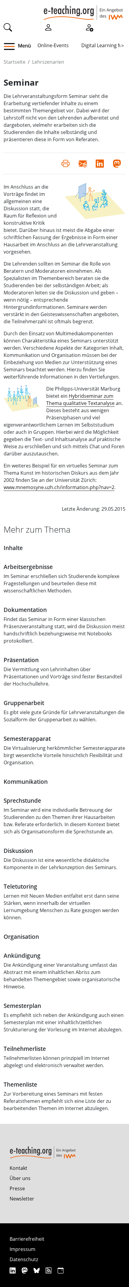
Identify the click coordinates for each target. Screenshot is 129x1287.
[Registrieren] (89, 26)
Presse (17, 1188)
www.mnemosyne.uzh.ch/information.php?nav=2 (59, 487)
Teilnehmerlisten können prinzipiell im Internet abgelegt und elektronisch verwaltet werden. (57, 1062)
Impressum (22, 1249)
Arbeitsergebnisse (28, 566)
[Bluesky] (37, 1270)
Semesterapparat (27, 738)
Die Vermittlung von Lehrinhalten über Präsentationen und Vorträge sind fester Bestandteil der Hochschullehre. (63, 676)
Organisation (21, 936)
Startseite (15, 62)
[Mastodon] (25, 1270)
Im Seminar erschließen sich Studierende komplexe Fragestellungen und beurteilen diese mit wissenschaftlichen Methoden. (61, 583)
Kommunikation (26, 781)
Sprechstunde (22, 800)
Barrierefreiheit (27, 1239)
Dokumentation (25, 609)
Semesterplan (22, 1005)
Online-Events (53, 45)
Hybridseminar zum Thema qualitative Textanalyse (80, 399)
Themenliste (20, 1084)
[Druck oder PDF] (65, 163)
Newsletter (22, 1198)
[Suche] (8, 26)
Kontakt (18, 1168)
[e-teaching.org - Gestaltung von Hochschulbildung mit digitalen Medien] (83, 10)
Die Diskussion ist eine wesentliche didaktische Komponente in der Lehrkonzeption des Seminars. (60, 864)
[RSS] (49, 1270)
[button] (12, 46)
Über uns (20, 1178)
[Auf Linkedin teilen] (99, 163)
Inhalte (13, 547)
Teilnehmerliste (25, 1048)
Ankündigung (22, 955)
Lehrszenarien (48, 62)
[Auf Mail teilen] (82, 163)
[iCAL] (61, 1270)
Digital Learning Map (104, 45)
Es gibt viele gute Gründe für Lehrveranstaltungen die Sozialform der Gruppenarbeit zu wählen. (64, 716)
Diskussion (18, 850)
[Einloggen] (48, 26)
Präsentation (21, 659)
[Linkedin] (13, 1270)
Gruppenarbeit (24, 702)
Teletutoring (20, 886)
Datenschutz (24, 1259)
